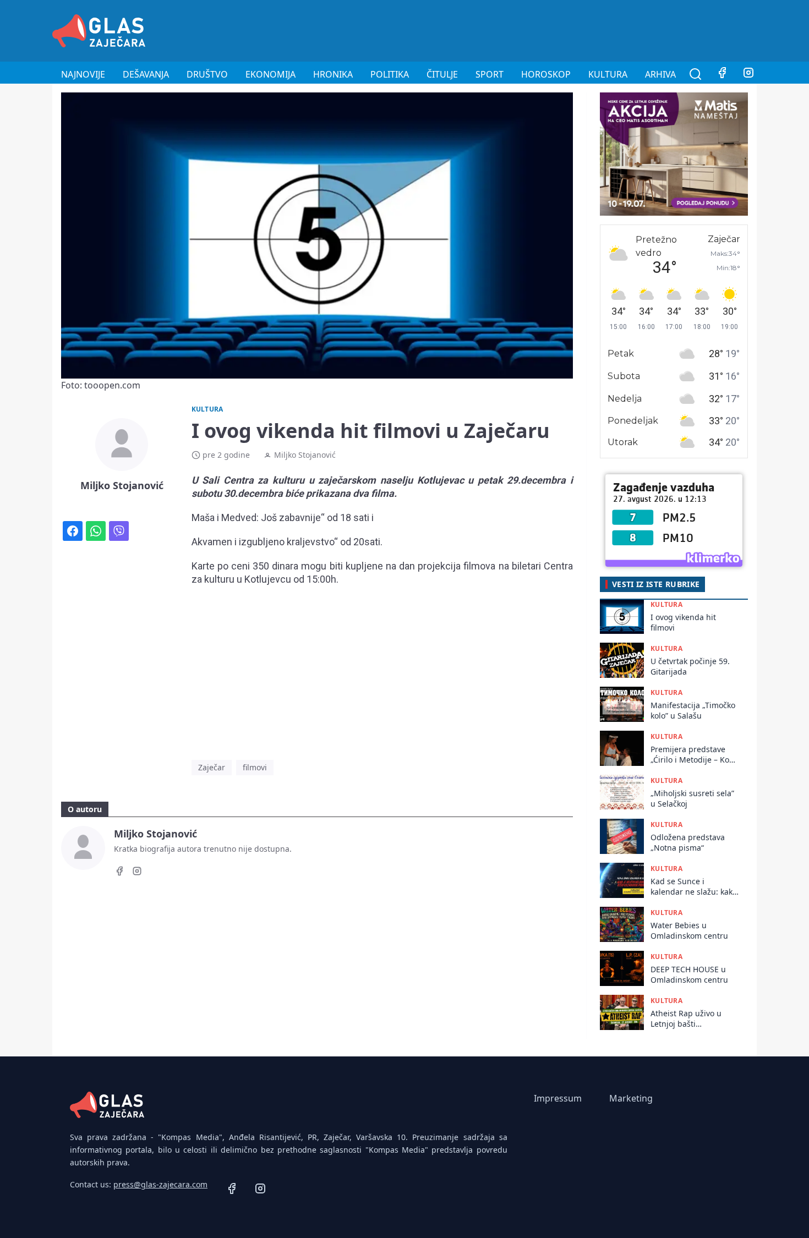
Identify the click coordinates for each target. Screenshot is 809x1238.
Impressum (558, 1098)
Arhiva (660, 74)
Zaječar (211, 767)
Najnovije (83, 74)
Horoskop (546, 74)
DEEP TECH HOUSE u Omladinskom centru (689, 974)
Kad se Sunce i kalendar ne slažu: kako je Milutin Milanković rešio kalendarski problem (694, 886)
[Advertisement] (556, 29)
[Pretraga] (696, 74)
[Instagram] (748, 74)
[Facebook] (722, 74)
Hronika (333, 74)
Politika (389, 74)
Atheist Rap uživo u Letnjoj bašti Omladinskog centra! (689, 1018)
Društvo (207, 74)
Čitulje (442, 74)
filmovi (255, 767)
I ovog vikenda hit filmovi (683, 622)
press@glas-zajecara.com (160, 1184)
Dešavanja (146, 74)
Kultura (607, 74)
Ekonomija (270, 74)
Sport (489, 74)
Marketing (631, 1098)
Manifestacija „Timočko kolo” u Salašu (693, 710)
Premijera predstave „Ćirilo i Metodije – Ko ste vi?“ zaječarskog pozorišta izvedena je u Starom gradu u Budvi (693, 754)
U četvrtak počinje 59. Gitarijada (690, 666)
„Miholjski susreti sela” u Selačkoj (692, 798)
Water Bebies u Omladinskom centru (689, 930)
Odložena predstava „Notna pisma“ (688, 842)
